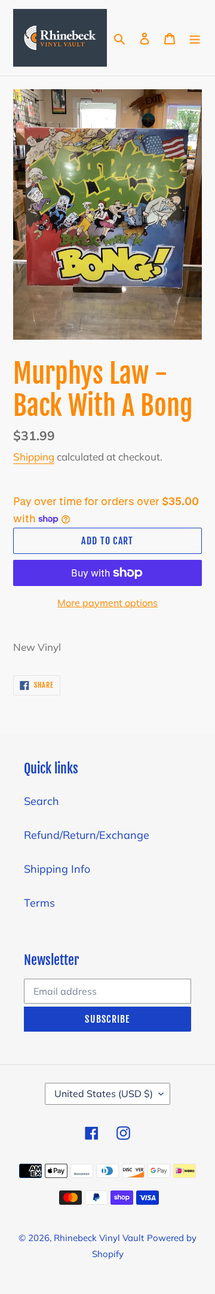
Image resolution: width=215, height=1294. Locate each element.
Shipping (33, 456)
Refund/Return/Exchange (86, 835)
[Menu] (194, 38)
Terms (39, 903)
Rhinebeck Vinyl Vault (99, 1237)
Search (41, 801)
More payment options (107, 603)
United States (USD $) (103, 1093)
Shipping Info (57, 869)
